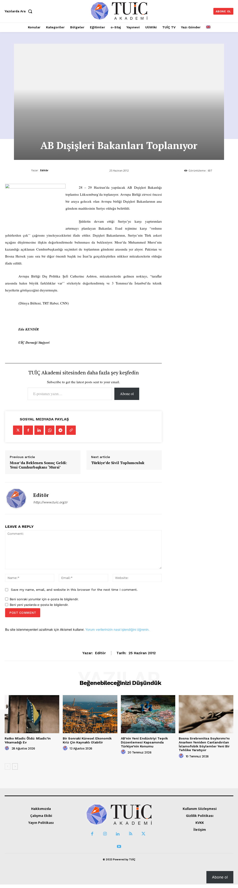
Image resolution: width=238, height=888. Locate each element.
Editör (44, 170)
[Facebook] (28, 430)
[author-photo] (8, 748)
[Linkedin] (39, 430)
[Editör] (16, 498)
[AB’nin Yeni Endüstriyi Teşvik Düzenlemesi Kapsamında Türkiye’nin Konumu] (148, 714)
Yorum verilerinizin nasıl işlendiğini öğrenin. (117, 629)
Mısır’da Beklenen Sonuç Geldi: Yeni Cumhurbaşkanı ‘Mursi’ (38, 465)
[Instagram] (105, 834)
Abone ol (127, 393)
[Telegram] (60, 430)
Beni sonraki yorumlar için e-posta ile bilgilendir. (44, 599)
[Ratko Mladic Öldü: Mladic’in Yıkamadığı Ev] (32, 714)
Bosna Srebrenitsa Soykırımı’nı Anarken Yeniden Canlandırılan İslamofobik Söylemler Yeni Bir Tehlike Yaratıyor (204, 744)
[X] (17, 430)
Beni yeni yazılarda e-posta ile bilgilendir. (39, 605)
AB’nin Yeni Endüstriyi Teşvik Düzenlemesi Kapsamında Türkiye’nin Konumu (144, 742)
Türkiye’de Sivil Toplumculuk (117, 463)
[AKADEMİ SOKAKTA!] (119, 10)
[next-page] (15, 766)
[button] (19, 11)
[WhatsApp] (49, 430)
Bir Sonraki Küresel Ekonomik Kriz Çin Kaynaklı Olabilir (87, 740)
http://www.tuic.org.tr (50, 502)
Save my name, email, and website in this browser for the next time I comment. (74, 589)
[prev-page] (7, 766)
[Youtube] (119, 847)
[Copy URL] (71, 430)
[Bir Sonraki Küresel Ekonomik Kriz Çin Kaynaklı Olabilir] (90, 714)
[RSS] (130, 834)
